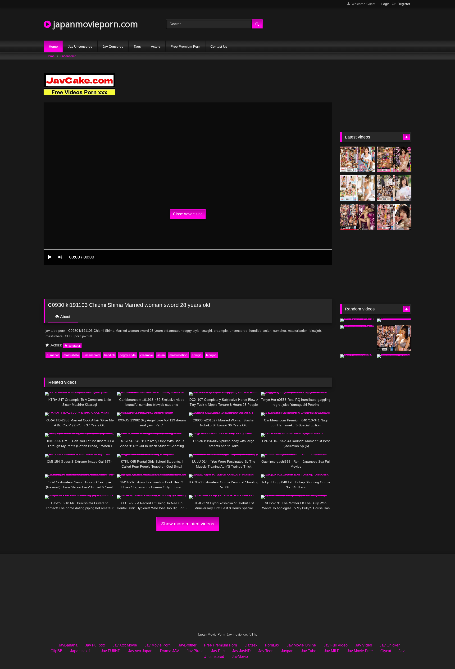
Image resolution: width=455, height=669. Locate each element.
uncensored (68, 56)
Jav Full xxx (95, 645)
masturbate (71, 355)
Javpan (287, 651)
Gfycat (385, 651)
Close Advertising (188, 214)
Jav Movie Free (360, 651)
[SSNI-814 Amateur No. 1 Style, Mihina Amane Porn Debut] (357, 188)
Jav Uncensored (80, 46)
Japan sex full (81, 651)
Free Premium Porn (185, 46)
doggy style (128, 355)
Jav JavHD (241, 651)
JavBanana (67, 645)
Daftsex (251, 645)
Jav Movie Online (301, 645)
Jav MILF (331, 651)
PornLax (272, 645)
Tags (137, 46)
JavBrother (187, 645)
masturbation (178, 355)
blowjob (211, 355)
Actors (155, 46)
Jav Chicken (390, 645)
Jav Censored (113, 46)
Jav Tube (308, 651)
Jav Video (363, 645)
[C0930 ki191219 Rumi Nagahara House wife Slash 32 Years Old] (357, 320)
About (64, 317)
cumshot (53, 355)
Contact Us (218, 46)
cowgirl (196, 355)
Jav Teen (265, 651)
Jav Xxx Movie (125, 645)
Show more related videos (187, 523)
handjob (109, 355)
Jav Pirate (195, 651)
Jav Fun (218, 651)
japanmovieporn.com (94, 24)
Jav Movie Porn (158, 645)
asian (161, 355)
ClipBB (56, 651)
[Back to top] (440, 655)
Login (385, 4)
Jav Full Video (335, 645)
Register (404, 4)
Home (53, 46)
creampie (146, 355)
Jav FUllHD (111, 651)
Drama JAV (169, 651)
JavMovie (240, 657)
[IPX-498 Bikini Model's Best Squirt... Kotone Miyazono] (394, 338)
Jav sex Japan (140, 651)
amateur (74, 345)
